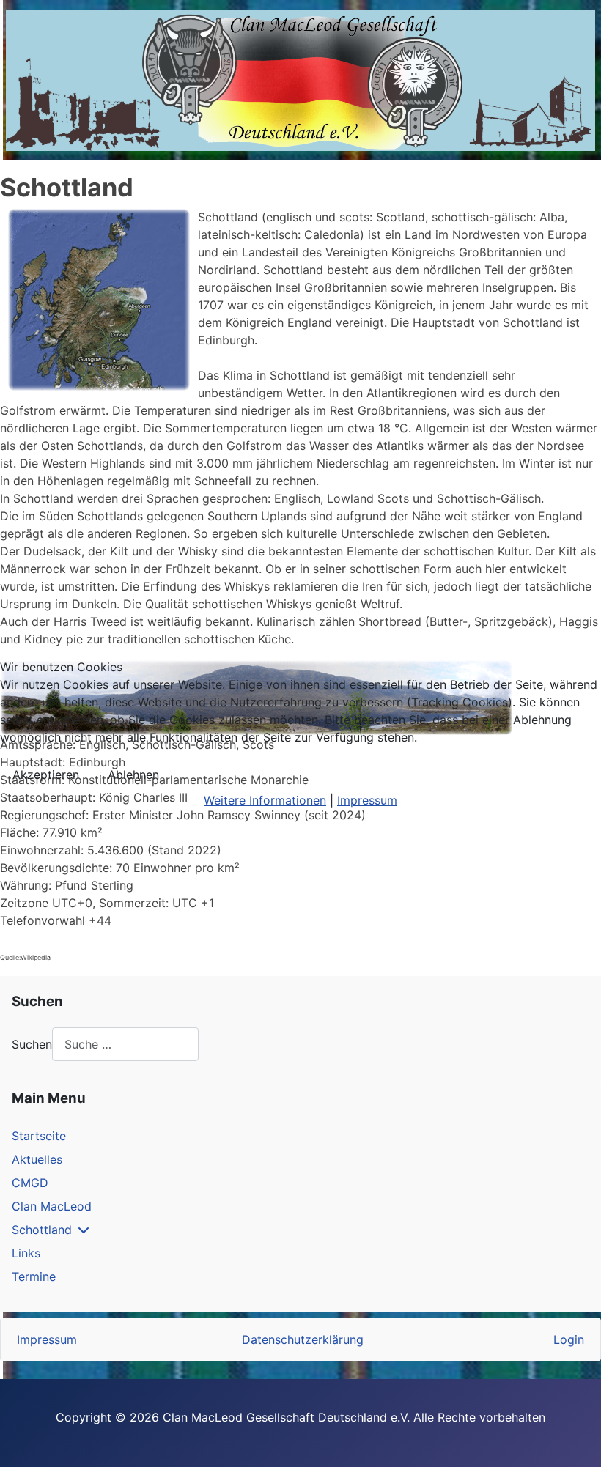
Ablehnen (133, 774)
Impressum (367, 800)
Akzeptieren (45, 774)
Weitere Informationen (265, 800)
